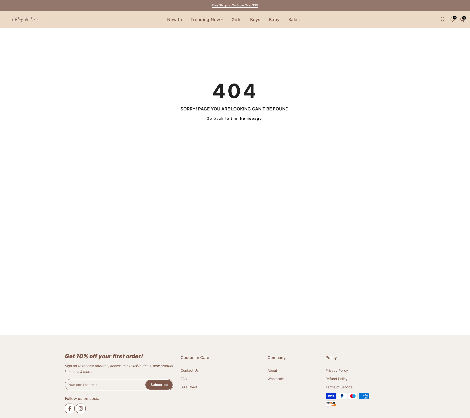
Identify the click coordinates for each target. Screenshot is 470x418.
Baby (274, 19)
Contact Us (190, 370)
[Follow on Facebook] (70, 408)
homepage (251, 118)
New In (174, 19)
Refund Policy (337, 378)
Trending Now (205, 19)
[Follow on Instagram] (81, 408)
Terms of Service (339, 387)
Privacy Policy (337, 370)
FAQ (184, 378)
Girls (237, 19)
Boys (255, 19)
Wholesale (276, 378)
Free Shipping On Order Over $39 (235, 5)
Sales (294, 19)
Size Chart (189, 387)
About (272, 370)
